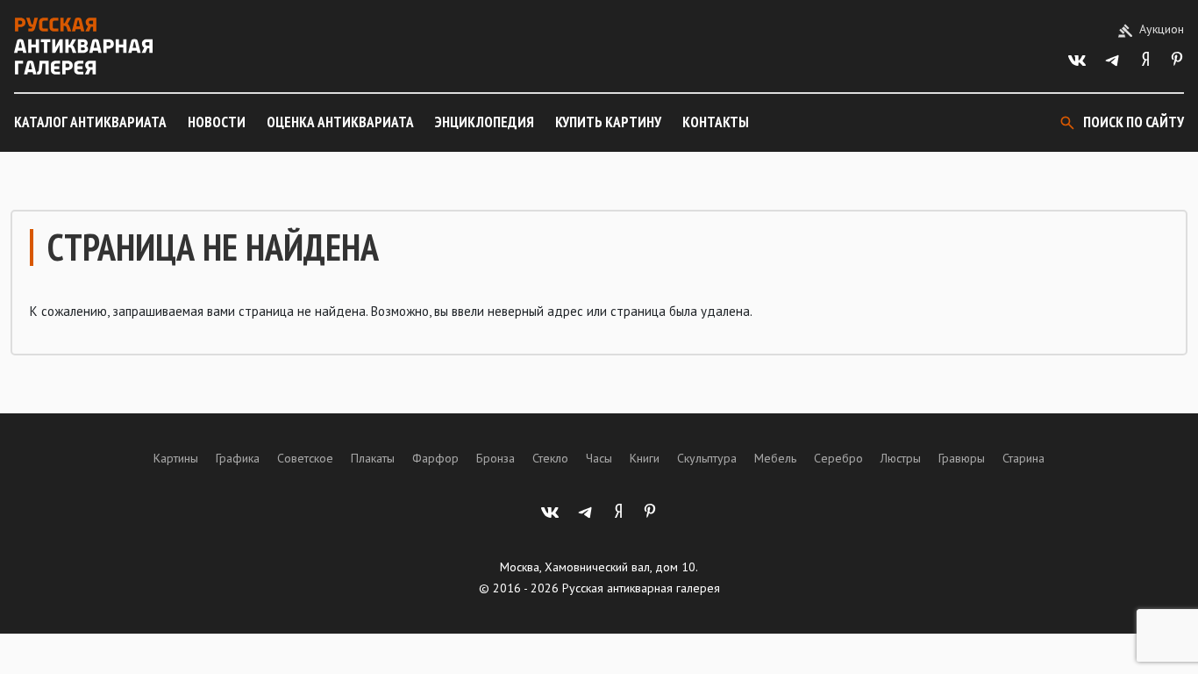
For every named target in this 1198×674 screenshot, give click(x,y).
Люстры (901, 458)
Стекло (550, 458)
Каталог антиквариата (90, 122)
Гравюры (961, 458)
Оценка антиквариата (340, 122)
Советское (305, 458)
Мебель (775, 458)
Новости (217, 122)
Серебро (838, 458)
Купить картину (608, 122)
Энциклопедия (484, 122)
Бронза (495, 458)
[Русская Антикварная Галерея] (83, 46)
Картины (175, 458)
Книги (645, 458)
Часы (599, 458)
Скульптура (707, 458)
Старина (1023, 458)
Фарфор (435, 458)
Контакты (715, 122)
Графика (238, 458)
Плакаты (373, 458)
